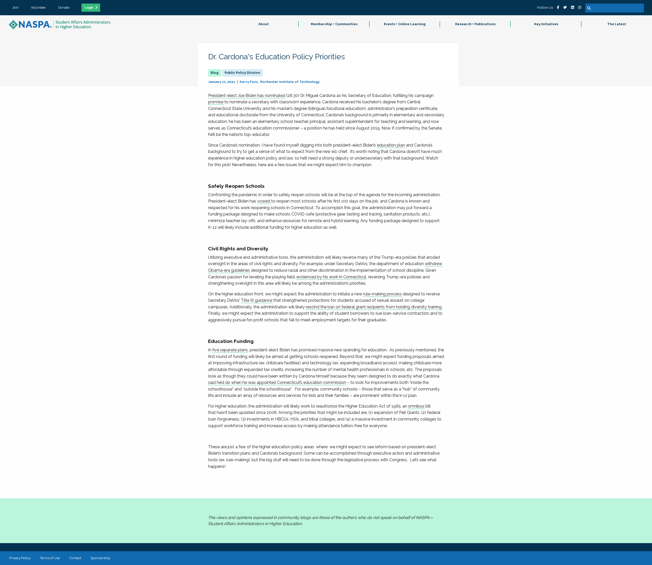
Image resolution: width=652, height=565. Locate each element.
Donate (63, 7)
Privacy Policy (20, 558)
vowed (263, 201)
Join (15, 7)
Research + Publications (475, 24)
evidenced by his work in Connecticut (331, 276)
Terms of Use (50, 558)
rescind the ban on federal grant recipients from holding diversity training (374, 307)
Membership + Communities (334, 24)
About (263, 24)
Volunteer (38, 7)
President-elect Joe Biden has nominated (246, 95)
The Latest (616, 24)
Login (89, 7)
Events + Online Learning (405, 24)
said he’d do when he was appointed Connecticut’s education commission (277, 382)
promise (215, 101)
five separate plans (230, 349)
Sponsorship (100, 558)
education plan (391, 145)
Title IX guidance (256, 300)
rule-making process (382, 294)
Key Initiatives (546, 24)
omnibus (416, 406)
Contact (75, 558)
